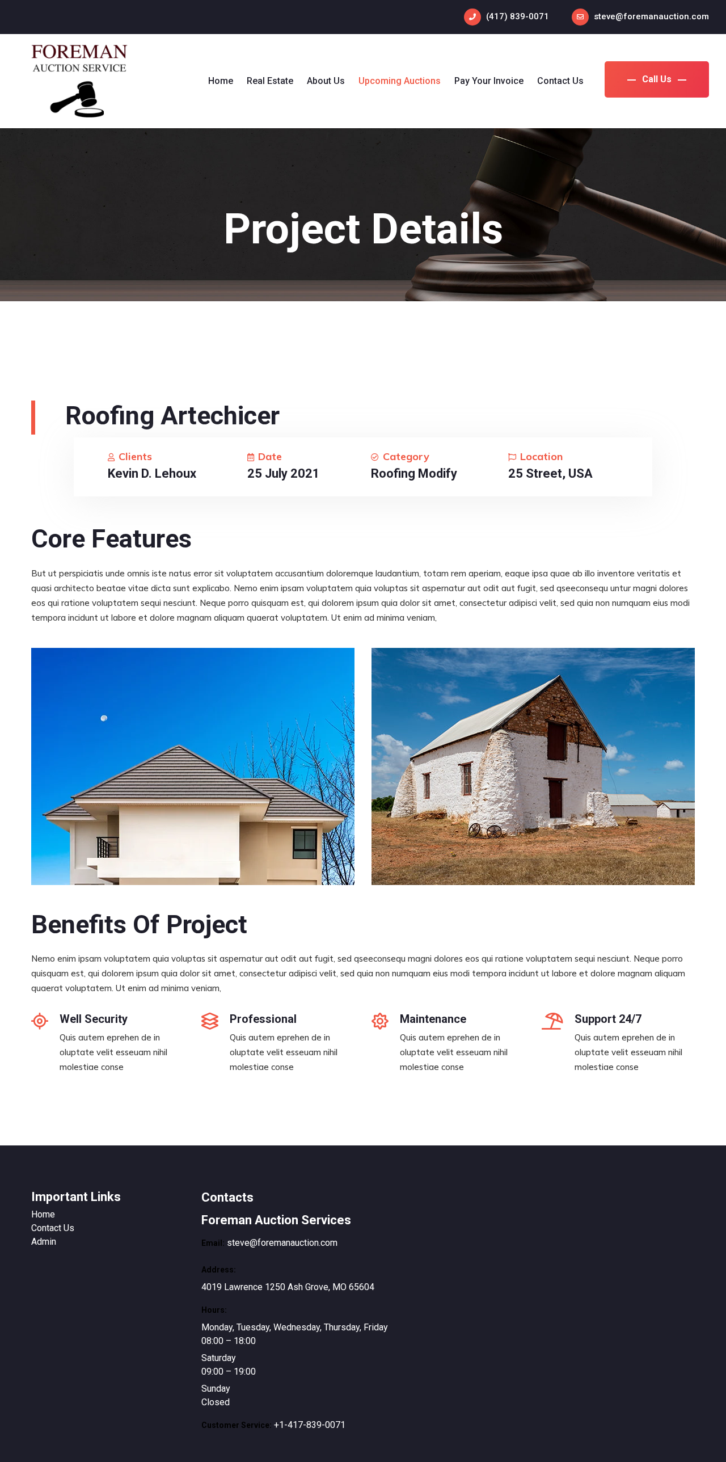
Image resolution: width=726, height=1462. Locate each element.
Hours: (214, 1309)
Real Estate (270, 80)
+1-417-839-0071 (309, 1424)
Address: (218, 1269)
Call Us (657, 79)
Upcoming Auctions (399, 80)
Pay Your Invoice (489, 80)
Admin (43, 1241)
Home (220, 80)
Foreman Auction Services (276, 1220)
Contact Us (560, 80)
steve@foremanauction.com (651, 16)
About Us (326, 80)
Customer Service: (236, 1425)
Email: (213, 1243)
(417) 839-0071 (517, 16)
